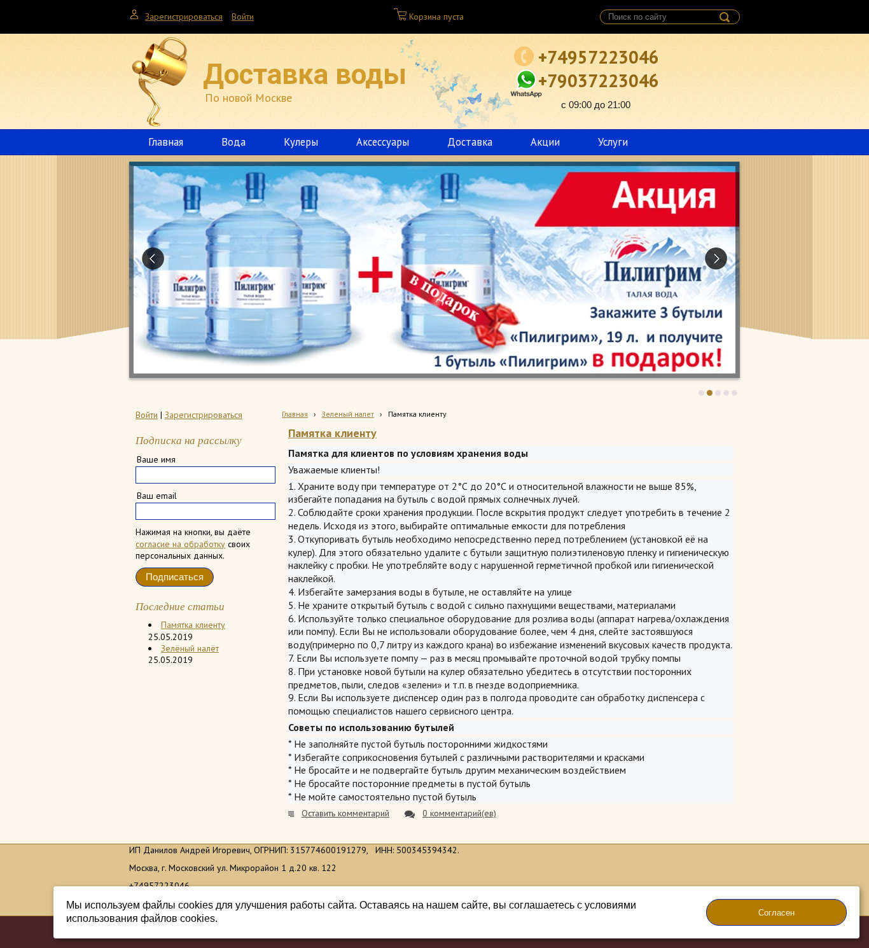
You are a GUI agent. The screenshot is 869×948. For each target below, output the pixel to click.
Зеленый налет (348, 414)
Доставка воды (305, 74)
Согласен (776, 912)
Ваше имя (156, 459)
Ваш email (157, 495)
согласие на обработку (180, 544)
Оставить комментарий (345, 813)
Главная (295, 414)
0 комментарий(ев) (459, 813)
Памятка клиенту (193, 625)
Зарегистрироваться (184, 16)
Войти (243, 16)
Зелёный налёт (190, 648)
